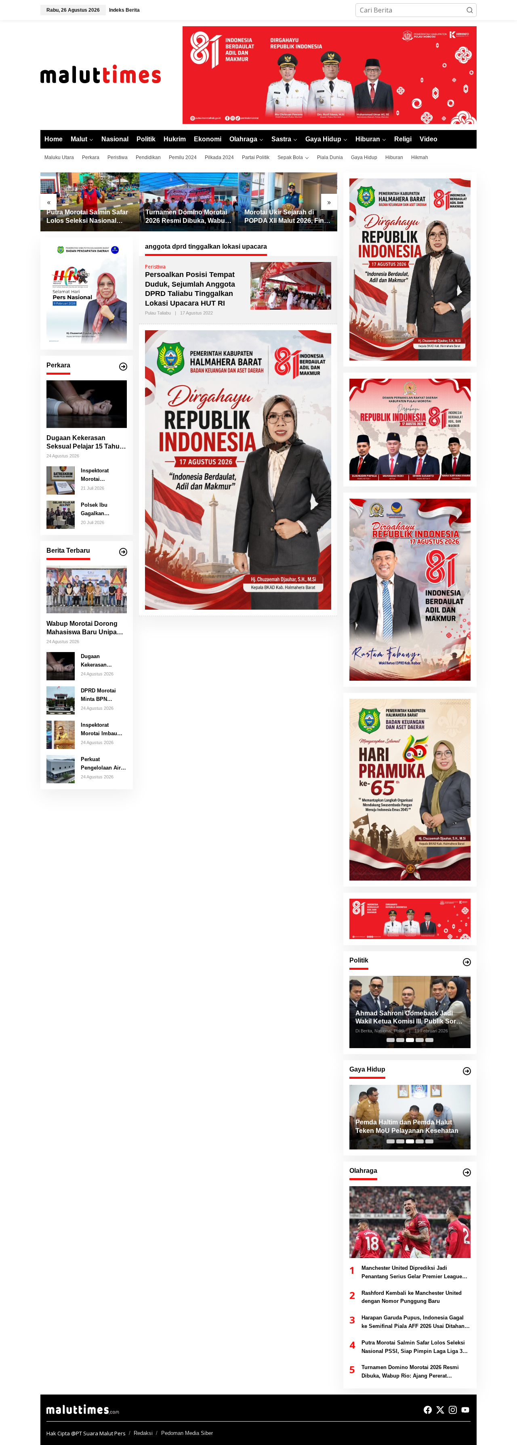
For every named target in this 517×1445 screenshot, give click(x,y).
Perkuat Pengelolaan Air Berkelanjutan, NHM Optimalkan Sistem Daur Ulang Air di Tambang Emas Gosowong (102, 764)
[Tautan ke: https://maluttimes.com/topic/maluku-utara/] (123, 552)
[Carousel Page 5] (429, 1040)
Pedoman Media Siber (187, 1433)
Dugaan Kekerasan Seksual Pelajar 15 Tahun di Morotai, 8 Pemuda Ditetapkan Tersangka (85, 442)
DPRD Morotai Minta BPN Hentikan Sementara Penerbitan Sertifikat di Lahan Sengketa (103, 695)
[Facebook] (427, 1410)
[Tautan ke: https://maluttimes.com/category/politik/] (467, 962)
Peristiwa (155, 266)
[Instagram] (453, 1410)
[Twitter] (440, 1410)
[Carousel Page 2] (400, 1040)
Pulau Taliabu (158, 312)
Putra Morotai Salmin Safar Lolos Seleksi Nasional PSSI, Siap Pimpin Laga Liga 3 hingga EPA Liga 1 (87, 217)
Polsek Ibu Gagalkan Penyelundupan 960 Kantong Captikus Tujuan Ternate (101, 509)
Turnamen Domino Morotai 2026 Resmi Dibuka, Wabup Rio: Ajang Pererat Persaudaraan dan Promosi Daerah (187, 217)
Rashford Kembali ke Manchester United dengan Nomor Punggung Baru (411, 1297)
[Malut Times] (111, 74)
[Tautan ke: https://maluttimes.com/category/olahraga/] (467, 1172)
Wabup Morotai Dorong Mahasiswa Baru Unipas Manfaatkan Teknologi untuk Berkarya (83, 628)
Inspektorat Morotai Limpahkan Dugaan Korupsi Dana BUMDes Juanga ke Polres (102, 475)
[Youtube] (465, 1410)
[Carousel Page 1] (391, 1040)
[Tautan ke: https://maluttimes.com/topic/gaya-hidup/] (467, 1071)
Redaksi (143, 1433)
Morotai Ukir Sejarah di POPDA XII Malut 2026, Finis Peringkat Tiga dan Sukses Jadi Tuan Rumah (286, 217)
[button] (470, 10)
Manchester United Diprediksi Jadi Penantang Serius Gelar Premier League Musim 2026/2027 (411, 1273)
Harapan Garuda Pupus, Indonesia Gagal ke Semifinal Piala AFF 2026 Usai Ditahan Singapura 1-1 (412, 1323)
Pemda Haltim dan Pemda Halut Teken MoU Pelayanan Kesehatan (349, 1126)
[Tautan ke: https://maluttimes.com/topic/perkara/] (123, 366)
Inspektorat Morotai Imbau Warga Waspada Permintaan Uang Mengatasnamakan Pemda (102, 729)
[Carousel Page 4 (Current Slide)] (420, 1040)
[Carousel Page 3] (410, 1040)
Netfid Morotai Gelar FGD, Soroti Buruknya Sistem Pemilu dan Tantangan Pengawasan (408, 1018)
